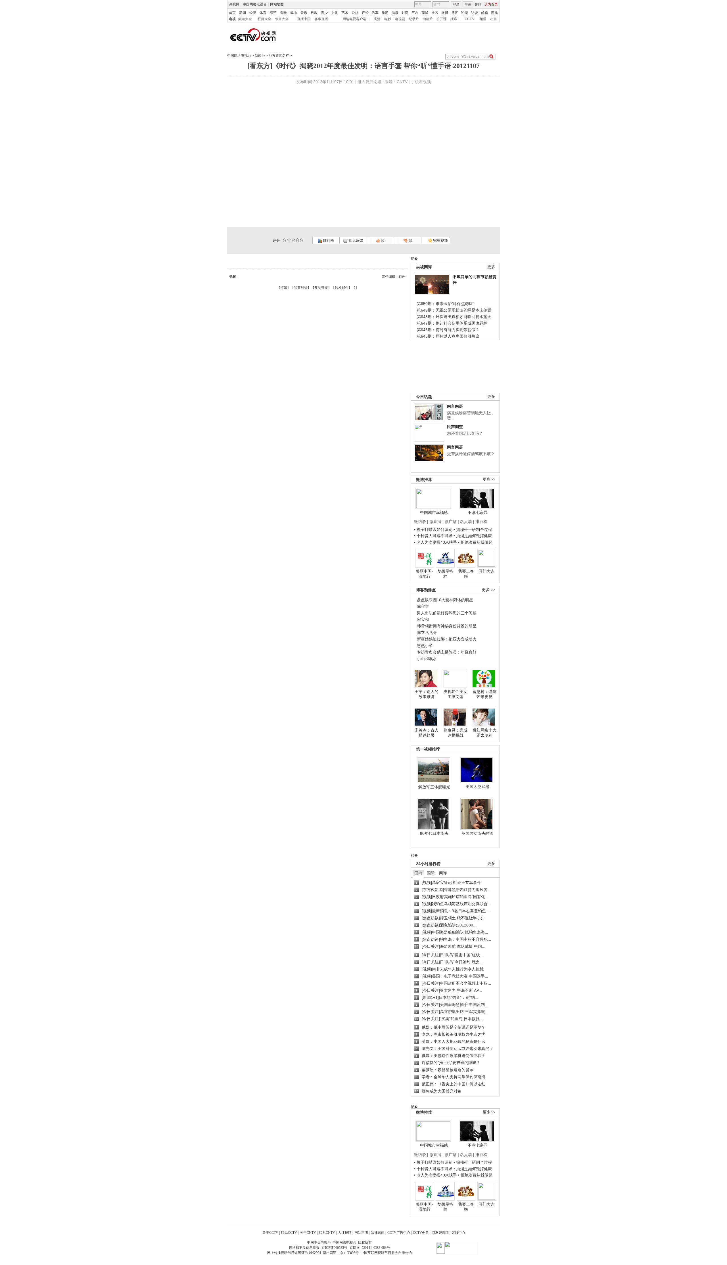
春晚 (283, 13)
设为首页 (491, 4)
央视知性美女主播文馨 (455, 694)
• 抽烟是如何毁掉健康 (473, 535)
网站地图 (277, 4)
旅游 (385, 13)
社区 (434, 13)
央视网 (234, 4)
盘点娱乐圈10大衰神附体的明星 (445, 600)
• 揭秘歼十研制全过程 (473, 529)
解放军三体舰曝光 (434, 787)
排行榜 (328, 240)
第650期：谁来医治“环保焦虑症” (445, 303)
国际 (431, 873)
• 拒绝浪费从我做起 (475, 542)
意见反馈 (355, 240)
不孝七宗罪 (478, 512)
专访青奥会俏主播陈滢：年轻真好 (447, 652)
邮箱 (484, 13)
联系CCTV (289, 1233)
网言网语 (455, 406)
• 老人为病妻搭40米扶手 (435, 542)
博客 (454, 13)
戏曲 (293, 13)
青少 (324, 13)
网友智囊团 (440, 1233)
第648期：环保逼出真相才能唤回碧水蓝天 (454, 316)
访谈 (474, 13)
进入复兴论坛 (369, 81)
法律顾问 (378, 1233)
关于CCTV (270, 1233)
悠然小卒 (425, 645)
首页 (232, 13)
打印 (283, 288)
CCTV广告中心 (398, 1233)
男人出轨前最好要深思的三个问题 (447, 613)
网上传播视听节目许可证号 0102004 (294, 1253)
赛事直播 (321, 19)
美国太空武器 (477, 786)
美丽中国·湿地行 (424, 574)
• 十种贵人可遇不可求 (434, 535)
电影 (387, 19)
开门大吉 (487, 571)
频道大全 (245, 19)
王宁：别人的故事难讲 (426, 694)
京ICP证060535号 (334, 1248)
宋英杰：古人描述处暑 (426, 732)
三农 (414, 13)
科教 (314, 13)
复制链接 (321, 288)
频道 (483, 19)
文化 (334, 13)
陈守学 (423, 606)
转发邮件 (341, 288)
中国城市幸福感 (434, 512)
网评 (443, 873)
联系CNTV (327, 1233)
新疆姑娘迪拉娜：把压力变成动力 (447, 639)
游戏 (494, 13)
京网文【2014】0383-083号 (370, 1248)
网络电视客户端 (354, 19)
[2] (285, 239)
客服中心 (458, 1233)
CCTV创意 (421, 1233)
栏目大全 (264, 19)
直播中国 (304, 19)
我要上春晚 (466, 574)
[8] (297, 239)
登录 (456, 5)
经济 (252, 13)
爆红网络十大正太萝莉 (484, 732)
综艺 (273, 13)
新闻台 (260, 56)
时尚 (405, 13)
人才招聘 (345, 1233)
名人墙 (466, 521)
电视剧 (400, 19)
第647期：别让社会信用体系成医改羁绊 (452, 323)
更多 (491, 267)
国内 (418, 873)
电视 (232, 19)
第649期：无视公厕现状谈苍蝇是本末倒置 (454, 310)
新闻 (242, 13)
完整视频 (440, 240)
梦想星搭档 (445, 574)
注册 (468, 5)
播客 (453, 19)
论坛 (464, 13)
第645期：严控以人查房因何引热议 (448, 336)
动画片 (428, 19)
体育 (263, 13)
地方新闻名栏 (279, 56)
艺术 (344, 13)
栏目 (493, 19)
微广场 (451, 521)
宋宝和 (423, 619)
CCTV (470, 19)
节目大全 (282, 19)
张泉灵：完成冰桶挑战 (455, 732)
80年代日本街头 (434, 833)
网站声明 (361, 1233)
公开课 (441, 19)
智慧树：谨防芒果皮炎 (484, 694)
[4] (289, 239)
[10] (302, 239)
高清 (377, 19)
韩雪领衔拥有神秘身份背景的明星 (447, 626)
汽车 (375, 13)
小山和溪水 (427, 658)
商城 (424, 13)
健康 (395, 13)
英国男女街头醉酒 (477, 833)
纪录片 (414, 19)
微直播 (435, 521)
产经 (365, 13)
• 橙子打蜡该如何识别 (433, 529)
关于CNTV (308, 1233)
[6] (293, 239)
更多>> (489, 479)
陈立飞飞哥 (427, 632)
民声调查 (455, 427)
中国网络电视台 (255, 4)
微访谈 (420, 521)
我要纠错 (301, 288)
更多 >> (488, 590)
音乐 (303, 13)
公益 (355, 13)
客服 (478, 4)
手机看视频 (421, 81)
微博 (444, 13)
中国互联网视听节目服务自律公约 (386, 1253)
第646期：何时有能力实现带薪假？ (448, 329)
